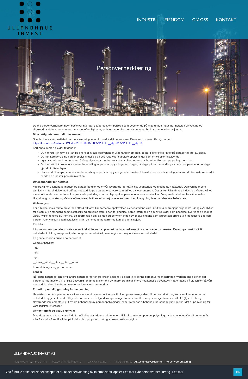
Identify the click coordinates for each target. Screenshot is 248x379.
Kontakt (226, 19)
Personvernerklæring (178, 361)
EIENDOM (174, 19)
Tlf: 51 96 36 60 (123, 361)
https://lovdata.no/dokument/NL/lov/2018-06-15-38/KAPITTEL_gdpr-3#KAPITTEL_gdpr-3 (87, 143)
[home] (30, 18)
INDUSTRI (147, 19)
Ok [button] (238, 372)
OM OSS (200, 19)
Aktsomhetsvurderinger (149, 361)
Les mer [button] (177, 372)
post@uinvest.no (97, 361)
